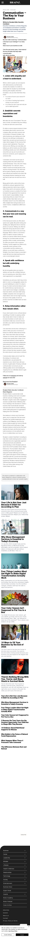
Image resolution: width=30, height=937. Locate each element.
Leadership (6, 766)
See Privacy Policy (12, 931)
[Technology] (25, 785)
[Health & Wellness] (25, 777)
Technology (6, 785)
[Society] (25, 788)
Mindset (5, 770)
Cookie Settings (8, 934)
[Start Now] (15, 508)
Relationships (7, 781)
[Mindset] (25, 770)
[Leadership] (25, 766)
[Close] (28, 927)
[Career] (25, 763)
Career (5, 763)
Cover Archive (7, 814)
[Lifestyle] (25, 774)
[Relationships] (25, 781)
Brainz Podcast (7, 810)
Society (5, 788)
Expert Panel (7, 799)
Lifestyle (5, 774)
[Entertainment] (25, 792)
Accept (22, 934)
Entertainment (7, 792)
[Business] (25, 759)
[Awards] (25, 803)
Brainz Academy (8, 806)
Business (5, 759)
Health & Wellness (8, 777)
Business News (7, 795)
